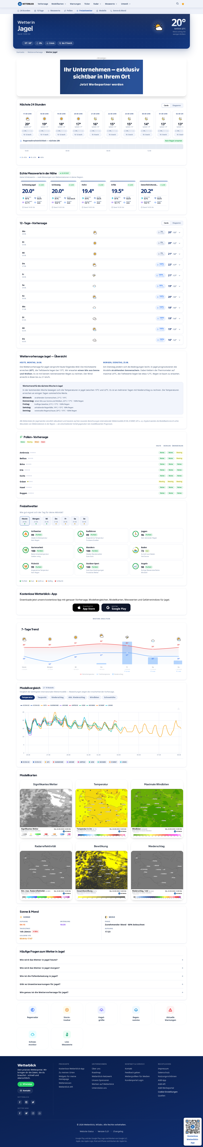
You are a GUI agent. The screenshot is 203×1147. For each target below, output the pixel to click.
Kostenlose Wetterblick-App (71, 1068)
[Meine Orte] (182, 3)
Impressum (163, 1068)
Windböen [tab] (94, 697)
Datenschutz (164, 1072)
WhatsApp (27, 1084)
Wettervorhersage (35, 52)
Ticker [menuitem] (87, 4)
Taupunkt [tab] (42, 697)
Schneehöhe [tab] (109, 697)
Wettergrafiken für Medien (137, 1076)
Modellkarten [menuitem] (58, 4)
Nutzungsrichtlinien (167, 1076)
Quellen (161, 1095)
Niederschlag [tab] (58, 697)
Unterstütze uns (99, 1088)
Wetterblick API (66, 1086)
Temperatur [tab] (27, 697)
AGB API (161, 1084)
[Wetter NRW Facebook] (20, 1113)
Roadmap (96, 1072)
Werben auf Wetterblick (103, 1084)
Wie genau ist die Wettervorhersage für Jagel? (44, 992)
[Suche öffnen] (177, 4)
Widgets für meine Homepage (67, 1077)
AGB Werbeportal (166, 1088)
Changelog (118, 1131)
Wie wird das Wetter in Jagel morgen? (40, 967)
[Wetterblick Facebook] (20, 1102)
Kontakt (26, 1090)
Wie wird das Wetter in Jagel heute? (38, 959)
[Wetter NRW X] (26, 1113)
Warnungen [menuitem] (75, 4)
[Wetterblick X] (33, 1102)
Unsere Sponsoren (100, 1080)
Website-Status (87, 1131)
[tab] (25, 521)
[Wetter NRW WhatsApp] (39, 1113)
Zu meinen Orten (67, 1072)
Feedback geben (132, 1072)
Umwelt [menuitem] (124, 4)
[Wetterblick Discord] (26, 1102)
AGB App (162, 1080)
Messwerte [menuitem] (110, 4)
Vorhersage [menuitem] (43, 4)
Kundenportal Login (134, 1080)
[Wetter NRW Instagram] (33, 1113)
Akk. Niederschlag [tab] (76, 697)
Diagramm (177, 105)
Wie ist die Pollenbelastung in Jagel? (39, 976)
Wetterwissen (65, 1083)
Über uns (96, 1068)
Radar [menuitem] (96, 4)
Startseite (20, 52)
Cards (166, 105)
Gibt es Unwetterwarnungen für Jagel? (40, 984)
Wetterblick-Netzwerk (102, 1076)
